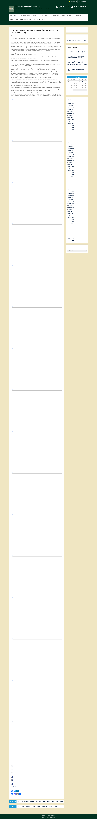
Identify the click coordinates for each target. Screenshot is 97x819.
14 (12, 781)
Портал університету (83, 1)
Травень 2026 (71, 109)
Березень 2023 (71, 183)
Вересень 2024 (71, 148)
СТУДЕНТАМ (69, 15)
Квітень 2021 (70, 230)
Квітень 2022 (70, 205)
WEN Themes (52, 817)
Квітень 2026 (70, 111)
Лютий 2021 (70, 234)
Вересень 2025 (71, 125)
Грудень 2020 (71, 238)
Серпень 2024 (71, 150)
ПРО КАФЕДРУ (13, 15)
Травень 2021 (71, 227)
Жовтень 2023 (71, 170)
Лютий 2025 (70, 138)
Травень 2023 (71, 178)
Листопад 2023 (71, 168)
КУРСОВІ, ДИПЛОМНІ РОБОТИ (58, 15)
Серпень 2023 (71, 174)
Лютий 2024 (70, 162)
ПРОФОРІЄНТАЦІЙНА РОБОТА (27, 19)
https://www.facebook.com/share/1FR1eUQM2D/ (77, 40)
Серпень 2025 (71, 127)
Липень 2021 (70, 223)
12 (12, 779)
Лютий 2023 (70, 185)
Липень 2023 (70, 176)
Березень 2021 (71, 232)
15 (12, 783)
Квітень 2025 (70, 133)
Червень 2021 (71, 225)
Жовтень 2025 (71, 123)
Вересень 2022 (71, 195)
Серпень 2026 (71, 103)
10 (12, 776)
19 (79, 85)
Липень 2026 (70, 105)
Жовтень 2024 (71, 146)
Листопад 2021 (71, 215)
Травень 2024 (71, 156)
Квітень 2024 (70, 158)
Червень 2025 (71, 129)
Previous (14, 786)
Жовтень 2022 (71, 193)
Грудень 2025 (71, 119)
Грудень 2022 (71, 189)
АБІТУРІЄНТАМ (78, 15)
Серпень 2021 (71, 221)
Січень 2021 (70, 236)
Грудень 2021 (71, 213)
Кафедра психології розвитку (27, 6)
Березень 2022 (71, 207)
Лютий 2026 (70, 115)
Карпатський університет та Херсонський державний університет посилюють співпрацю (77, 57)
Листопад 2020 (71, 240)
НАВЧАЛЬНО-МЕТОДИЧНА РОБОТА (28, 15)
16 (12, 784)
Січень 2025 (70, 140)
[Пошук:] (77, 29)
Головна (38, 19)
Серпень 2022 (71, 197)
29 (68, 89)
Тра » (78, 93)
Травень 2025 (71, 131)
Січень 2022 (70, 211)
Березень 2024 (71, 160)
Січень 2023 (70, 187)
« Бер (75, 93)
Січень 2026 (70, 117)
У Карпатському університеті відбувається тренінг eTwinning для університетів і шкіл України (77, 53)
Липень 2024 (70, 152)
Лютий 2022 (70, 209)
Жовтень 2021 (71, 217)
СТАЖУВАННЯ (13, 19)
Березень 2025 (71, 135)
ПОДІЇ (43, 19)
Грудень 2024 (71, 142)
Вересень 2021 (71, 219)
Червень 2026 (71, 107)
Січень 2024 (70, 164)
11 (12, 777)
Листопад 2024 (71, 144)
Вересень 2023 (71, 172)
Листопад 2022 (71, 191)
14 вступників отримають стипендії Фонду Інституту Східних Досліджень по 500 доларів (77, 69)
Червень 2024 (71, 154)
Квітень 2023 (70, 180)
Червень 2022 (71, 201)
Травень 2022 (71, 203)
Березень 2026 (71, 113)
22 (68, 87)
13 (12, 780)
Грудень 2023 (71, 166)
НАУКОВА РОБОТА (43, 15)
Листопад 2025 (71, 121)
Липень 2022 (70, 199)
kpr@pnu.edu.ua (62, 7)
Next (13, 787)
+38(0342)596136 (64, 6)
